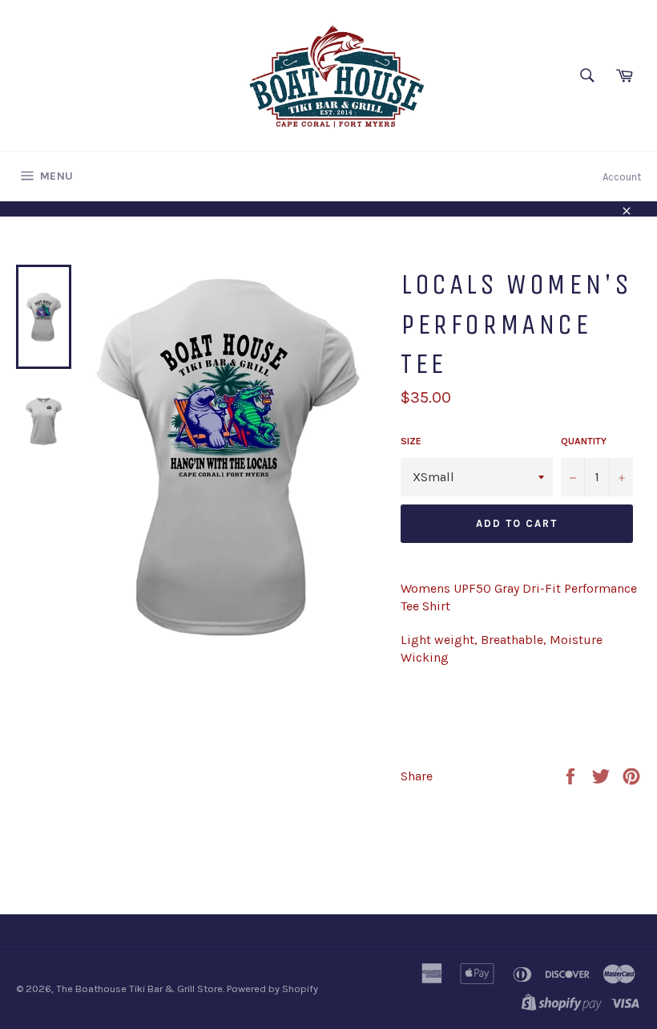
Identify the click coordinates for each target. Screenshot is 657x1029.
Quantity (584, 441)
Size (411, 441)
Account (622, 177)
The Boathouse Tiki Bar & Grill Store (139, 988)
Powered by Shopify (272, 988)
